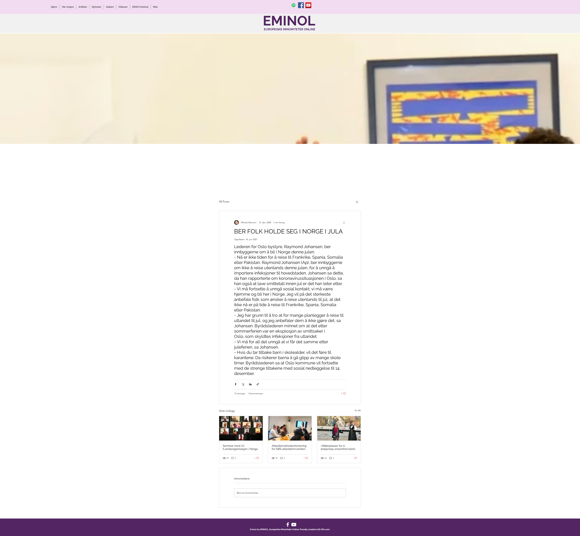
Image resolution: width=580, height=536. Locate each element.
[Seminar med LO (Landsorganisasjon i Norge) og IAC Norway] (241, 428)
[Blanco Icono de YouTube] (294, 525)
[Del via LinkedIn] (250, 384)
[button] (357, 202)
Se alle (358, 410)
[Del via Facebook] (235, 384)
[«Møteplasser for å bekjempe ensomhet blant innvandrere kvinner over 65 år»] (339, 428)
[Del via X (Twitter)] (243, 384)
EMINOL (289, 21)
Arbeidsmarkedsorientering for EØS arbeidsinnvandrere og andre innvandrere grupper (289, 447)
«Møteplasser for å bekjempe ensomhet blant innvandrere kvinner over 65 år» (339, 447)
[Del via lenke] (257, 384)
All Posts (224, 201)
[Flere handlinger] (344, 222)
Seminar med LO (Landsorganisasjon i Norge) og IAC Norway (240, 447)
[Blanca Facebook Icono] (288, 525)
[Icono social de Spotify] (293, 5)
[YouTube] (308, 5)
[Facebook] (301, 5)
